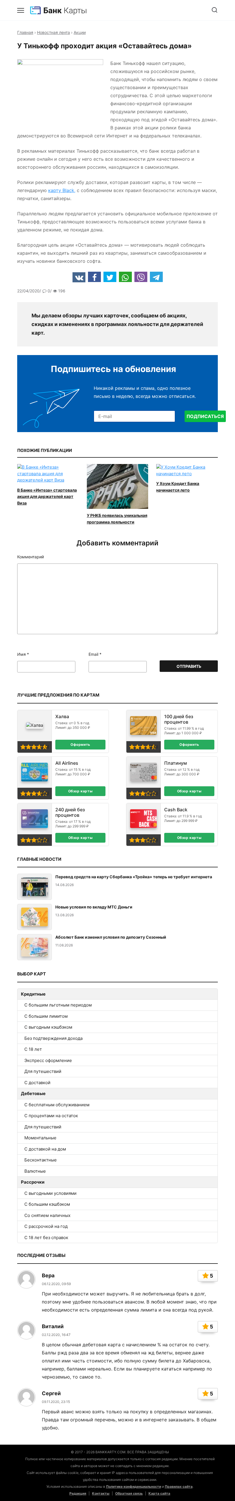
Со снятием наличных (47, 1215)
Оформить (80, 744)
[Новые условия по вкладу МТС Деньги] (34, 917)
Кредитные (33, 994)
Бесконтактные (40, 1160)
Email (95, 654)
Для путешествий (42, 1071)
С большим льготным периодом (58, 1005)
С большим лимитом (46, 1016)
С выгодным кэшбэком (48, 1027)
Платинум (175, 763)
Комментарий (30, 557)
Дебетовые (33, 1093)
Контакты (100, 1493)
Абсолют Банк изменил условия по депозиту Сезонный (110, 937)
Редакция (77, 1493)
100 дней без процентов (178, 719)
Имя (23, 654)
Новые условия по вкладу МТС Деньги (93, 906)
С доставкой (37, 1082)
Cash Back (175, 809)
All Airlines (66, 763)
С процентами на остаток (51, 1115)
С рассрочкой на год (46, 1226)
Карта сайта (159, 1493)
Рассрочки (32, 1182)
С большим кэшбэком (47, 1204)
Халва (62, 716)
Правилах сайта (179, 1486)
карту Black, (61, 190)
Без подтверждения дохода (53, 1038)
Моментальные (40, 1137)
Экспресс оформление (48, 1060)
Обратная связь (129, 1493)
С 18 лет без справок (46, 1237)
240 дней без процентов (70, 812)
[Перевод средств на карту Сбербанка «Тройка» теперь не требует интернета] (34, 887)
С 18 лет (33, 1049)
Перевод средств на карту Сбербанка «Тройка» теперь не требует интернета (133, 876)
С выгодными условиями (50, 1193)
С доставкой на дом (45, 1149)
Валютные (35, 1171)
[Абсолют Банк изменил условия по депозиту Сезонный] (34, 947)
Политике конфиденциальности (133, 1486)
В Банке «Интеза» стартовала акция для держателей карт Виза (47, 496)
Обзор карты (80, 791)
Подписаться (205, 416)
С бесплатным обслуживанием (56, 1104)
